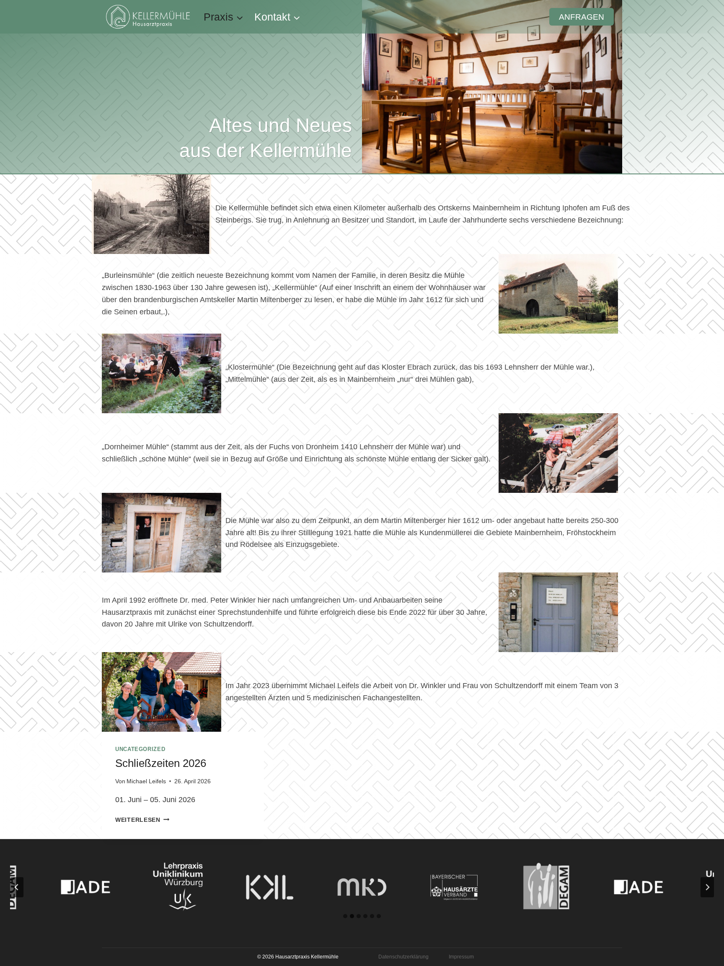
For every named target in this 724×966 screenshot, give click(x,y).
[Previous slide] (16, 887)
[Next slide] (707, 887)
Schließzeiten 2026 (160, 763)
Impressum (461, 957)
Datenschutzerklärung (403, 957)
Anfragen (581, 17)
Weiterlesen (142, 819)
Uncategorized (140, 749)
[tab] (345, 916)
